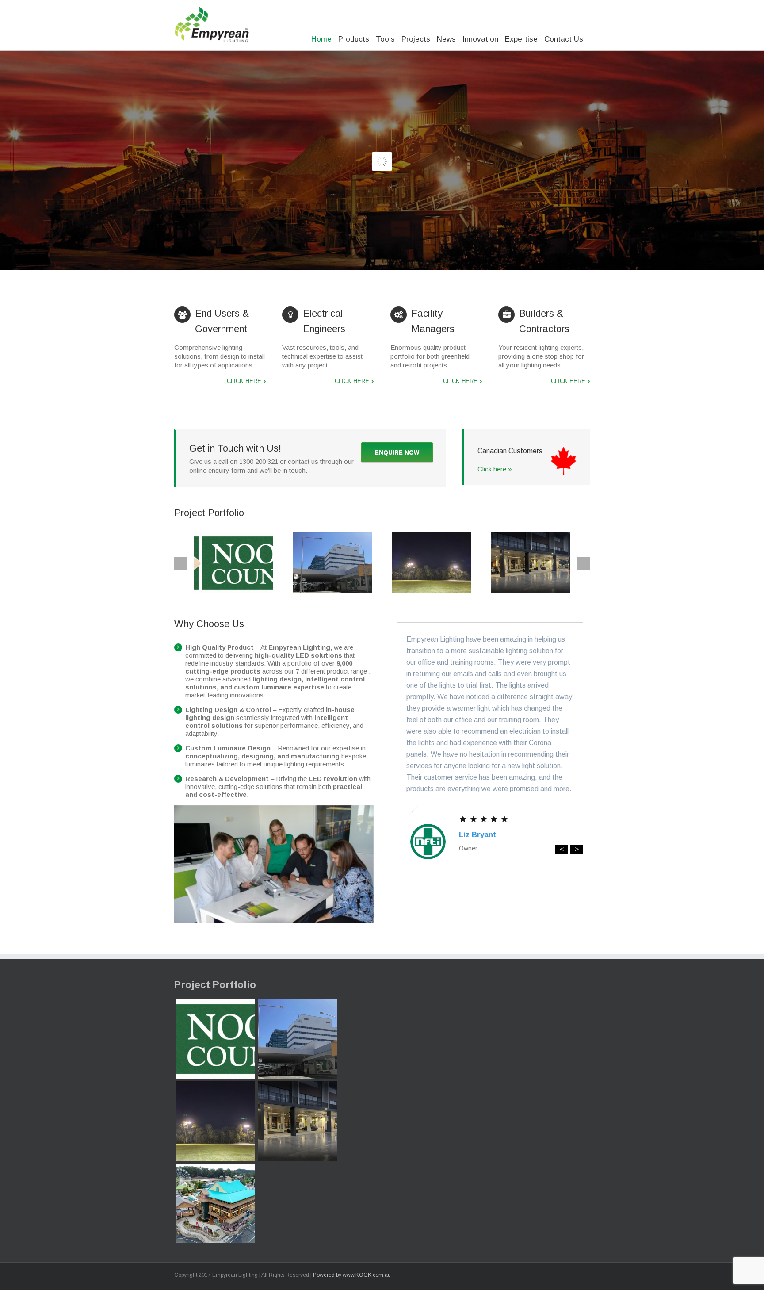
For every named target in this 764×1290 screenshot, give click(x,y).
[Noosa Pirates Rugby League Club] (215, 1121)
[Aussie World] (215, 1203)
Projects (415, 39)
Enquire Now (397, 452)
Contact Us (563, 39)
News (446, 39)
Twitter (574, 1274)
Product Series (314, 185)
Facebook (588, 1274)
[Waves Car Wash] (297, 1121)
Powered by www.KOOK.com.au (352, 1275)
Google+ (523, 1275)
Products (353, 39)
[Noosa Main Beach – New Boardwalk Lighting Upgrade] (215, 1039)
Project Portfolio (215, 984)
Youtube (542, 1276)
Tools (385, 39)
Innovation (480, 39)
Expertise (521, 39)
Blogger (506, 1274)
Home (321, 39)
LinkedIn (559, 1273)
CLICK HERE (244, 381)
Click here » (495, 469)
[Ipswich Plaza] (297, 1039)
